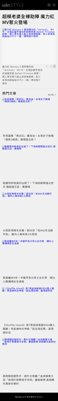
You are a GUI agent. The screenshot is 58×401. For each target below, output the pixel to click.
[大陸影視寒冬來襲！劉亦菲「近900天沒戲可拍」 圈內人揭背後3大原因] (29, 210)
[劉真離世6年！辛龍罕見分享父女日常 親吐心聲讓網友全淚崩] (29, 257)
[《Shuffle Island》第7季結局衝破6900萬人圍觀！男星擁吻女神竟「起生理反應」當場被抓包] (29, 304)
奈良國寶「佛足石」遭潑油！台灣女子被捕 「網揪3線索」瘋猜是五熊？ (29, 137)
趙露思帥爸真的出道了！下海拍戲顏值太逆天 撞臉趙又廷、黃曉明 (28, 184)
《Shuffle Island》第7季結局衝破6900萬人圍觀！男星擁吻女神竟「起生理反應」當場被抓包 (29, 328)
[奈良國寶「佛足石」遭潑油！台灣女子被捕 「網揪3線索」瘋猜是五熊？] (29, 115)
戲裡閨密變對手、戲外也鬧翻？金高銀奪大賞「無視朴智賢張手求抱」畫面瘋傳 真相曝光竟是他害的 (28, 379)
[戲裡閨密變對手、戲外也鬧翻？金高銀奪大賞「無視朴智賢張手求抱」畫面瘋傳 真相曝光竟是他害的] (29, 356)
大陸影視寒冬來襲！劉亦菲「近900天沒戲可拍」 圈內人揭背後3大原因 (28, 232)
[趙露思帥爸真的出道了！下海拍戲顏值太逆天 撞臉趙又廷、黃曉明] (29, 162)
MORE (51, 95)
